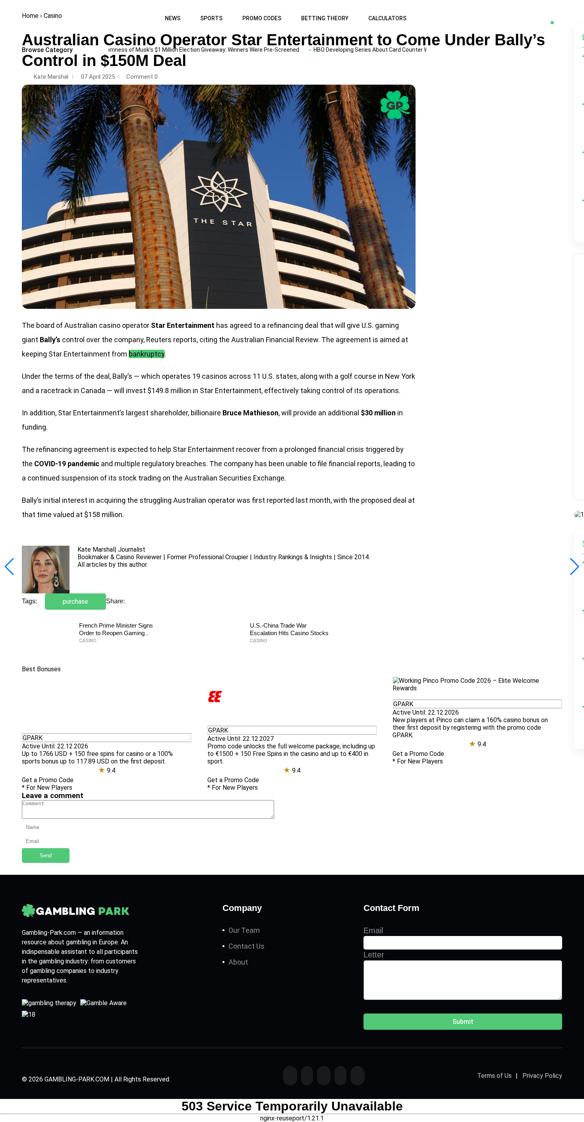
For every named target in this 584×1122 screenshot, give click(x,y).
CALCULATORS (387, 18)
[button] (574, 567)
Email (373, 930)
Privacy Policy (542, 1075)
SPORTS (211, 18)
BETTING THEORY (324, 18)
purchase (75, 601)
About (238, 962)
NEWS (172, 18)
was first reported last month (284, 500)
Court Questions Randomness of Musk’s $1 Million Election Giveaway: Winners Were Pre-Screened (154, 50)
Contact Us (246, 946)
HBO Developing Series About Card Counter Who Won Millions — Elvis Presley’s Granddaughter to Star (421, 50)
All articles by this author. (112, 564)
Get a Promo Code (47, 780)
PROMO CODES (261, 18)
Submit (463, 1021)
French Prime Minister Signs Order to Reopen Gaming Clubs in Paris (116, 633)
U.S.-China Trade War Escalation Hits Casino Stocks (289, 629)
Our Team (244, 930)
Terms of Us (494, 1075)
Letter (374, 954)
